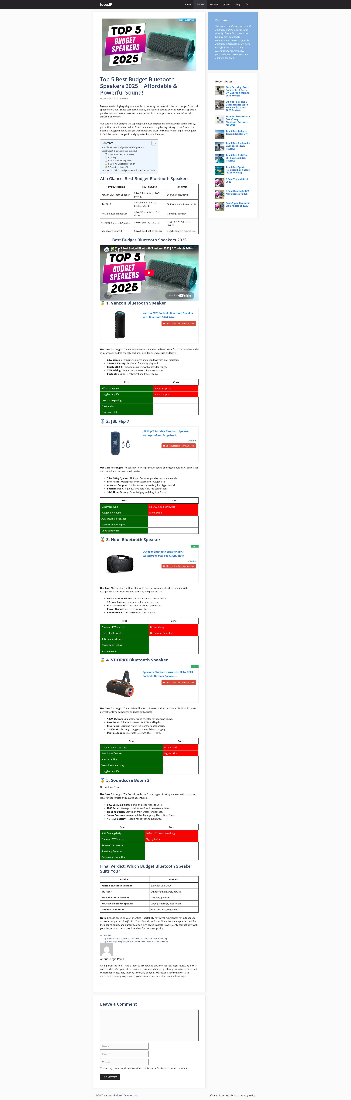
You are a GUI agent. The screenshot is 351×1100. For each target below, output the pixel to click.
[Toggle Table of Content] (152, 143)
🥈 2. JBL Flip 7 (111, 157)
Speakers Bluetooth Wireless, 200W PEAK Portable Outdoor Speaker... (168, 674)
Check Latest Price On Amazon (180, 323)
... (101, 983)
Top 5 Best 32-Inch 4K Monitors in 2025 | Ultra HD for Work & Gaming (135, 938)
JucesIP (106, 4)
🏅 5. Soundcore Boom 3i (116, 167)
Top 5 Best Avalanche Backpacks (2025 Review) (238, 145)
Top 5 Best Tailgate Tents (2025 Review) (237, 132)
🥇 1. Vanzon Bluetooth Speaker (119, 154)
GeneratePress (131, 1095)
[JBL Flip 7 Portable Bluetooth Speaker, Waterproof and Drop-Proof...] (120, 443)
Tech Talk (200, 4)
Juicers (227, 4)
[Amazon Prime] (192, 441)
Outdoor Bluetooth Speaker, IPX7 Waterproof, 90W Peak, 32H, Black (163, 553)
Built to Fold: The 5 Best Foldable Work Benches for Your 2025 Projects (237, 106)
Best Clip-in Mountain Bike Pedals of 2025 (238, 204)
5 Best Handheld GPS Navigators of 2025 (237, 192)
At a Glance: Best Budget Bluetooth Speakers (123, 147)
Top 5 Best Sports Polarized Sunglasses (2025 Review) (238, 169)
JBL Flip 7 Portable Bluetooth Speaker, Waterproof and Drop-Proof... (166, 433)
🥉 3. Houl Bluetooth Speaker (118, 160)
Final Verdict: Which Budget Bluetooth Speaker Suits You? (128, 170)
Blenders (214, 4)
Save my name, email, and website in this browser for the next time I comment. (145, 1068)
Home (188, 4)
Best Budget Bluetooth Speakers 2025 (119, 150)
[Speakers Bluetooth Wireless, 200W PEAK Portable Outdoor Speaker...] (120, 684)
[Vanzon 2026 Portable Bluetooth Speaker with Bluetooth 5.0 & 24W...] (120, 325)
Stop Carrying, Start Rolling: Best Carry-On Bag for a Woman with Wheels (238, 91)
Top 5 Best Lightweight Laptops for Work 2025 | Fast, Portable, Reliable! (135, 941)
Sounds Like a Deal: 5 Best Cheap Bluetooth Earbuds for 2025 (238, 120)
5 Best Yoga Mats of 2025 (237, 180)
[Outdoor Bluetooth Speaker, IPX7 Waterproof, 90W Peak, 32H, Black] (120, 563)
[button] (247, 4)
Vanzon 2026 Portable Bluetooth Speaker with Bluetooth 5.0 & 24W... (168, 315)
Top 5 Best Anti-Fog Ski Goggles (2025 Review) (236, 157)
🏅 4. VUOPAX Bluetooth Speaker (120, 163)
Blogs (238, 4)
